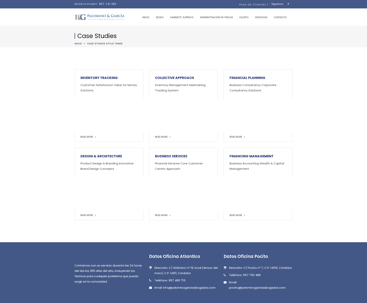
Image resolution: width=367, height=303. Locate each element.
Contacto (280, 17)
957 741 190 (107, 4)
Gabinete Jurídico (181, 17)
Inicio (145, 17)
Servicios (261, 17)
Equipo (244, 17)
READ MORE (86, 136)
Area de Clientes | (254, 4)
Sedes (160, 17)
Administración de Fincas (216, 17)
